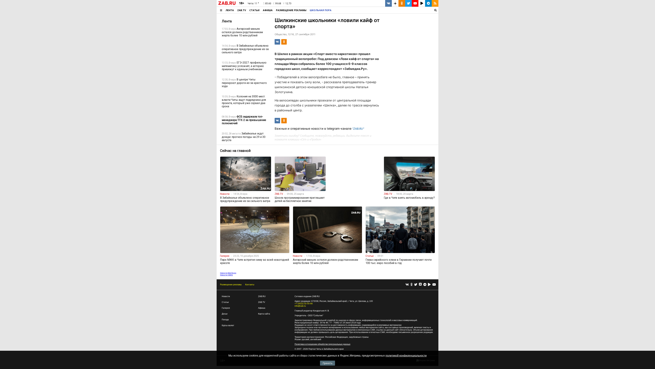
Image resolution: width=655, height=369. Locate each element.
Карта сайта (264, 314)
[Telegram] (425, 284)
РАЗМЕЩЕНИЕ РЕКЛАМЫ (291, 10)
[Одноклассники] (411, 284)
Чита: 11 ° (253, 3)
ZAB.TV (241, 10)
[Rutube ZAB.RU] (421, 3)
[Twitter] (415, 284)
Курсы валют (228, 325)
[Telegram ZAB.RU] (428, 3)
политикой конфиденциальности (406, 355)
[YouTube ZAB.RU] (415, 3)
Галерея (226, 308)
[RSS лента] (435, 3)
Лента (229, 10)
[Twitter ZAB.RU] (408, 3)
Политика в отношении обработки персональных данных (322, 344)
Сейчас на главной (235, 151)
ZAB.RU (262, 296)
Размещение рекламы (231, 284)
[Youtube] (434, 284)
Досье (225, 314)
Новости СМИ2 (226, 275)
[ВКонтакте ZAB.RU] (388, 3)
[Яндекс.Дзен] (420, 284)
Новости (226, 296)
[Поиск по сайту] (385, 10)
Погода (225, 319)
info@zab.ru (300, 306)
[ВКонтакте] (407, 284)
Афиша (268, 10)
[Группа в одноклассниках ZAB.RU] (401, 3)
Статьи (254, 10)
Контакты (249, 284)
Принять (327, 363)
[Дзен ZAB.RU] (395, 3)
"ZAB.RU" (358, 128)
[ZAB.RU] (227, 4)
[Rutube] (429, 284)
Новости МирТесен (228, 273)
